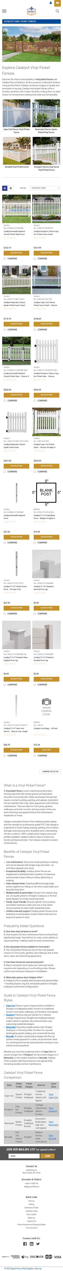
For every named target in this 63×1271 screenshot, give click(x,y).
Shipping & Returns (31, 1187)
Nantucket (11, 1027)
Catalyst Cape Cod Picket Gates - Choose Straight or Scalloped (45, 447)
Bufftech (37, 509)
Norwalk (10, 1036)
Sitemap (38, 1269)
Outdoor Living (31, 1211)
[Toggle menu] (4, 11)
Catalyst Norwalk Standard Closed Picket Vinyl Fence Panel (14, 234)
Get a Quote (31, 1214)
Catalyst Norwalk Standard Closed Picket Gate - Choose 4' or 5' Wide (16, 376)
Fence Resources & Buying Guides (32, 1225)
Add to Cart (46, 750)
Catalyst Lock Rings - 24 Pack (45, 728)
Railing (31, 1204)
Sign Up (35, 1183)
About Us (31, 1218)
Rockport (10, 1015)
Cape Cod (10, 1005)
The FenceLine (32, 1228)
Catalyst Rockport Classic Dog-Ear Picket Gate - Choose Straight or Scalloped (46, 376)
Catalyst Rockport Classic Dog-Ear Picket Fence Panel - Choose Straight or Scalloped (46, 234)
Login (27, 1183)
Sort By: (23, 188)
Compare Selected (50, 772)
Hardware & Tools (31, 1208)
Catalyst (7, 225)
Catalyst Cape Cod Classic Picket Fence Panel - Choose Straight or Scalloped (45, 305)
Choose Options (16, 253)
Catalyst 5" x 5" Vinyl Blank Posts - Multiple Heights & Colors (44, 518)
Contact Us (31, 1221)
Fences (32, 1201)
